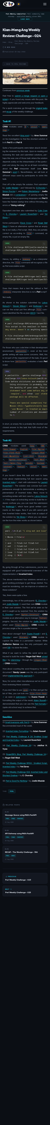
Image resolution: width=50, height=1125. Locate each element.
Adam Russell (40, 700)
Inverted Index (9, 482)
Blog (10, 42)
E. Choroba (11, 214)
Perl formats (40, 704)
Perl (12, 791)
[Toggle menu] (45, 4)
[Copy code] (44, 244)
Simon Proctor (9, 191)
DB (8, 647)
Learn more (25, 19)
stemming (15, 660)
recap (8, 111)
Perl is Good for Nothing (16, 781)
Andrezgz (37, 306)
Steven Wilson (19, 306)
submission (21, 697)
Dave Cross (26, 223)
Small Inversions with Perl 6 (17, 722)
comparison (20, 195)
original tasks (41, 108)
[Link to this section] (13, 122)
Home (4, 42)
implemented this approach (20, 675)
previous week (23, 90)
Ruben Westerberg (30, 191)
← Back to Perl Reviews (15, 64)
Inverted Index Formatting (17, 731)
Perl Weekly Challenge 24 (18, 745)
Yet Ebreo (20, 517)
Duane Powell (33, 634)
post (15, 172)
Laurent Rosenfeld (28, 214)
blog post (24, 135)
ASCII (32, 313)
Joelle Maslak (12, 188)
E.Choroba (40, 188)
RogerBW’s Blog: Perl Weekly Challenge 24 (26, 754)
